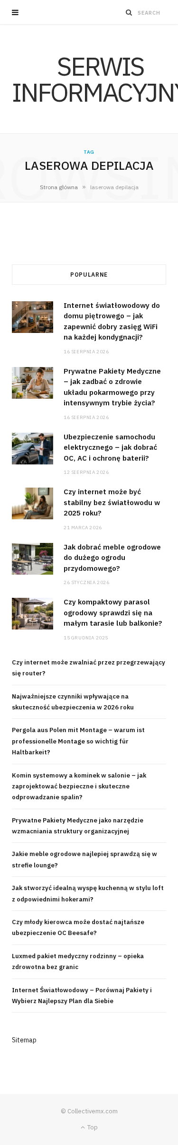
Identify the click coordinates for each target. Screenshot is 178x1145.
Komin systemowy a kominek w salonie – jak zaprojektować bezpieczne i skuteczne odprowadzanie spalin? (79, 786)
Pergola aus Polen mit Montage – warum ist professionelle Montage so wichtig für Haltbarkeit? (78, 741)
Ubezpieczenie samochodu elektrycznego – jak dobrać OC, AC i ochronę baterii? (110, 447)
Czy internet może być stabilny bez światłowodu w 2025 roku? (112, 502)
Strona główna (59, 187)
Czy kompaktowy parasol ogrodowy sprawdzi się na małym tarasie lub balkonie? (113, 612)
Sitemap (24, 1040)
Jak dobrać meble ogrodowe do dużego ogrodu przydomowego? (112, 557)
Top (92, 1127)
